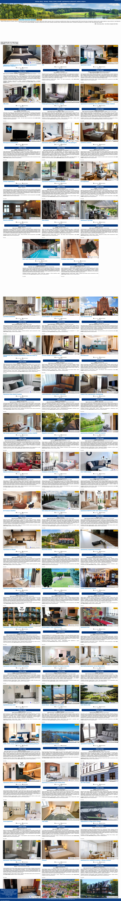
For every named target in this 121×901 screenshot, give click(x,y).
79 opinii (73, 150)
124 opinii (105, 596)
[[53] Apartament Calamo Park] (99, 733)
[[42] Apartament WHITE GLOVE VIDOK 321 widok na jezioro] (22, 616)
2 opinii (64, 228)
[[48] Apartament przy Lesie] (22, 694)
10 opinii (35, 364)
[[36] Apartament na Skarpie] (22, 539)
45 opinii (69, 790)
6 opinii (28, 150)
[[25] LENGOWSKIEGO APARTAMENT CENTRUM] (60, 383)
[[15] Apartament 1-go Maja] (99, 209)
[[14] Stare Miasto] (60, 209)
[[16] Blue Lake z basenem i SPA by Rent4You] (41, 248)
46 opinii (108, 440)
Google (2, 890)
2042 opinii (104, 712)
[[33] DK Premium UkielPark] (22, 500)
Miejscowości (16, 19)
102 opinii (62, 72)
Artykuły (39, 19)
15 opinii (65, 557)
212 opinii (27, 518)
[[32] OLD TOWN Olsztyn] (99, 461)
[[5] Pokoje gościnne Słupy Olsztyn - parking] (60, 93)
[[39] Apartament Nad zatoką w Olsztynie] (22, 577)
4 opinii (112, 111)
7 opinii (29, 596)
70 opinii (35, 751)
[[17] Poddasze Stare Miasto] (80, 248)
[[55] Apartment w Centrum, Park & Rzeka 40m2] (60, 772)
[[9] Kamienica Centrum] (99, 132)
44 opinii (103, 189)
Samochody (27, 19)
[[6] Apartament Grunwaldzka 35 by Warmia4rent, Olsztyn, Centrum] (99, 93)
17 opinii (27, 324)
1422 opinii (104, 324)
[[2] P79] (60, 54)
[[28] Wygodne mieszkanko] (60, 422)
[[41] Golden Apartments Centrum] (99, 577)
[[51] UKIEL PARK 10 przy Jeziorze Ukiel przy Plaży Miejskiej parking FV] (22, 733)
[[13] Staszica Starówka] (22, 209)
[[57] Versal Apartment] (22, 810)
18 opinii (69, 712)
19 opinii (29, 402)
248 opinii (25, 111)
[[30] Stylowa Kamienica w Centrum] (22, 461)
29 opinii (65, 440)
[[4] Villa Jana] (22, 93)
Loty (21, 19)
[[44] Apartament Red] (99, 616)
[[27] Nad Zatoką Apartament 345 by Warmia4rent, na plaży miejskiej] (22, 422)
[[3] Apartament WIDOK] (99, 54)
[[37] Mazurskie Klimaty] (60, 539)
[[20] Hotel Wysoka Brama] (99, 306)
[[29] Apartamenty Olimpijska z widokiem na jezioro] (99, 422)
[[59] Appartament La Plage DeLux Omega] (99, 810)
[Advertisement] (60, 32)
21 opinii (104, 228)
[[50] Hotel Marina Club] (99, 694)
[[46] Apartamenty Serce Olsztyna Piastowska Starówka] (60, 655)
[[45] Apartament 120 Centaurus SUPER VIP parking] (22, 655)
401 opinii (26, 228)
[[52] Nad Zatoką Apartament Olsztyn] (60, 733)
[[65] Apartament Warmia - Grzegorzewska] (99, 888)
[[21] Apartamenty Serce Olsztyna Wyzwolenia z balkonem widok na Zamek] (22, 344)
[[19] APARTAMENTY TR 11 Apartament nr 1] (60, 306)
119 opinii (108, 402)
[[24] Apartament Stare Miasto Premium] (22, 383)
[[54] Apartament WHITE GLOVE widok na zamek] (22, 772)
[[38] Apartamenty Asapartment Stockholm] (99, 539)
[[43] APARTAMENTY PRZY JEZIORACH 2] (60, 616)
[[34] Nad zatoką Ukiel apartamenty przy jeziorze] (60, 500)
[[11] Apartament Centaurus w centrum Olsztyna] (60, 170)
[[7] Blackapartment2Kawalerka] (22, 132)
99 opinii (104, 72)
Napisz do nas (72, 899)
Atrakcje (33, 19)
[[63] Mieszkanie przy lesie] (22, 888)
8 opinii (20, 74)
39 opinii (108, 673)
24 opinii (68, 324)
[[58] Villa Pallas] (60, 810)
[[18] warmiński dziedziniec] (22, 306)
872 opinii (64, 829)
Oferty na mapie (9, 19)
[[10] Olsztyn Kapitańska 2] (22, 170)
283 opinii (28, 479)
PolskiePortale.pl (7, 900)
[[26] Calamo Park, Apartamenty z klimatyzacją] (99, 383)
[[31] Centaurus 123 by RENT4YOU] (60, 461)
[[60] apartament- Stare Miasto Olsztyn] (22, 849)
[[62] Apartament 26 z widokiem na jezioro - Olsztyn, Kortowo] (99, 849)
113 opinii (69, 402)
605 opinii (104, 150)
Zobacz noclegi (22, 71)
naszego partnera (6, 82)
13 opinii (26, 829)
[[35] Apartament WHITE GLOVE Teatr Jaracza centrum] (99, 500)
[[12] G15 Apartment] (99, 170)
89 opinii (69, 111)
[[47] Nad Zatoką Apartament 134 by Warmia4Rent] (99, 655)
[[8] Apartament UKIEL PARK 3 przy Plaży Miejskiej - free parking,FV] (60, 132)
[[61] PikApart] (60, 849)
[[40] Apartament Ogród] (60, 577)
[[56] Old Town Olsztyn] (99, 772)
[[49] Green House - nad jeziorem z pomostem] (60, 694)
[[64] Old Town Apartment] (60, 888)
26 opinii (103, 790)
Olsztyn (38, 45)
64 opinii (71, 673)
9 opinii (69, 518)
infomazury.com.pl (118, 0)
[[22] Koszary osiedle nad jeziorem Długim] (60, 344)
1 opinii (69, 189)
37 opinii (27, 557)
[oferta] (30, 62)
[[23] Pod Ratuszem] (99, 344)
